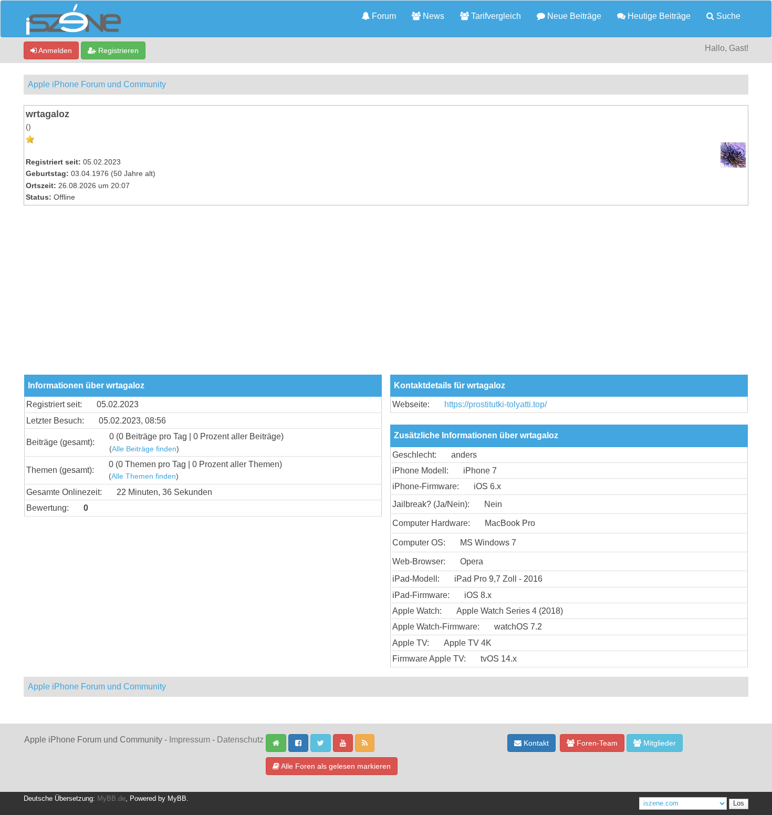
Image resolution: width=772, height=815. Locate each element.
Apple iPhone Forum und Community (97, 84)
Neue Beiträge (573, 16)
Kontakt (535, 743)
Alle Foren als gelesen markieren (335, 766)
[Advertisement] (386, 295)
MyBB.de (111, 798)
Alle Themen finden (143, 476)
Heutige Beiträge (658, 16)
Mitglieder (658, 743)
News (432, 16)
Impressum (189, 739)
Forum (383, 16)
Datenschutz (240, 739)
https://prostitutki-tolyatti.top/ (495, 404)
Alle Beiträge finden (144, 449)
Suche (727, 16)
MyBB (177, 798)
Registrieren (117, 50)
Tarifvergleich (495, 16)
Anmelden (54, 50)
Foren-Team (596, 743)
